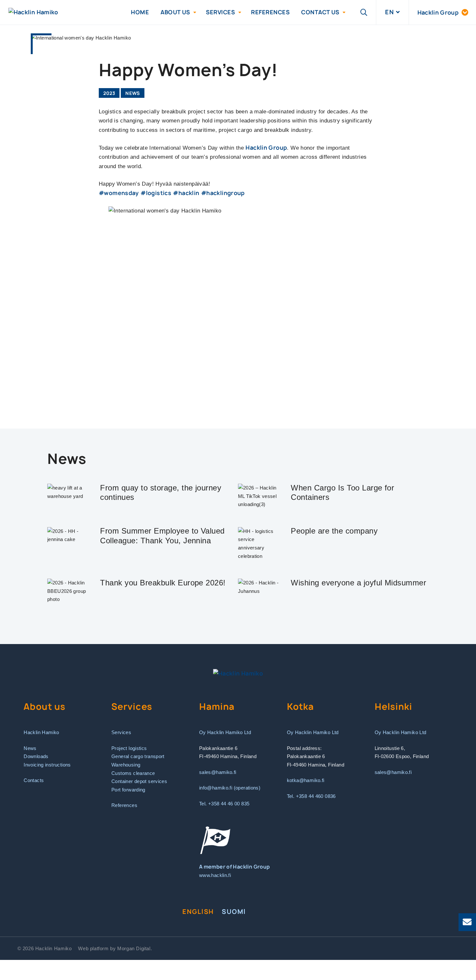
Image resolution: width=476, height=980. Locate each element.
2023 (109, 93)
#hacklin (186, 193)
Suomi (234, 911)
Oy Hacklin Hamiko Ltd (225, 732)
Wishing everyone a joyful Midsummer (358, 582)
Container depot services (139, 781)
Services (220, 12)
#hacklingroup (223, 193)
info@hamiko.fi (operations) (229, 787)
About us (175, 12)
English (198, 911)
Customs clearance (133, 773)
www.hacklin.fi (215, 875)
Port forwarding (128, 789)
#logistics (156, 193)
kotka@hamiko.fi (305, 780)
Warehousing (125, 764)
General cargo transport (137, 756)
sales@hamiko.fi (217, 772)
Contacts (34, 780)
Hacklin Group (266, 147)
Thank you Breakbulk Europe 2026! (163, 582)
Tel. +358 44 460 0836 (311, 796)
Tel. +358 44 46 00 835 (224, 803)
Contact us (320, 12)
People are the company (334, 530)
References (270, 12)
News (132, 93)
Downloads (36, 756)
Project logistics (129, 748)
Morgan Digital (134, 948)
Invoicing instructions (47, 764)
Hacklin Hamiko (41, 732)
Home (140, 12)
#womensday (119, 193)
